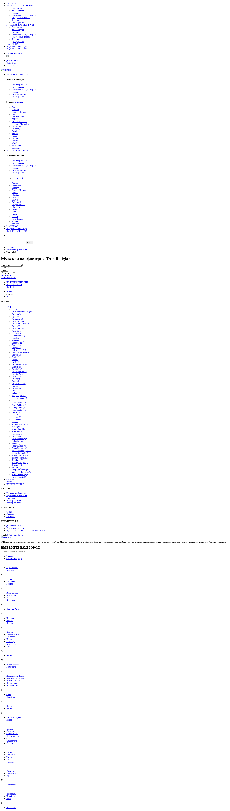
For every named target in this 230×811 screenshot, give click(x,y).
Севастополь (12, 733)
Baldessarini (17, 185)
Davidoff (15, 197)
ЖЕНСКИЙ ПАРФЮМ (17, 74)
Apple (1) (16, 326)
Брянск (9, 584)
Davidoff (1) (17, 362)
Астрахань (11, 570)
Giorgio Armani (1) (20, 374)
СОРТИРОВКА (8, 277)
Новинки (16, 13)
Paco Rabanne (18, 219)
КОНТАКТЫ (12, 65)
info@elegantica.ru (15, 535)
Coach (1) (16, 359)
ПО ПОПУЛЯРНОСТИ (17, 282)
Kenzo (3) (16, 412)
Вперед (9, 296)
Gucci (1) (16, 379)
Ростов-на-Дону (13, 717)
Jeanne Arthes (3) (19, 403)
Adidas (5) (16, 314)
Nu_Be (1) (16, 436)
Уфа (8, 776)
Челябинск (11, 796)
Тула (8, 759)
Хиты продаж (18, 10)
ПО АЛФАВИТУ (14, 284)
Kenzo (14, 136)
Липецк (9, 655)
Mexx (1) (16, 427)
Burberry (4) (17, 345)
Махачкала (11, 667)
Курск (9, 646)
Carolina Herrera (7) (20, 352)
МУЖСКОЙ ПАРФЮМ (17, 150)
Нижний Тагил (13, 681)
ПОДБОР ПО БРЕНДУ (16, 46)
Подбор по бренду (14, 500)
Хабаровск (11, 785)
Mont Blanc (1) (18, 429)
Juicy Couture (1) (19, 410)
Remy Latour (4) (19, 446)
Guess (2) (16, 381)
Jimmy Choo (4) (18, 407)
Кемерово (10, 637)
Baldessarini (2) (18, 336)
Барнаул (10, 579)
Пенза (9, 706)
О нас (9, 512)
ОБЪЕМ (10, 479)
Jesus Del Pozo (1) (19, 405)
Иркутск (10, 623)
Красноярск (11, 644)
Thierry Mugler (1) (20, 455)
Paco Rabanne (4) (19, 439)
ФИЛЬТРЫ (6, 275)
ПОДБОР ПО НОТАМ (16, 49)
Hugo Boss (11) (18, 388)
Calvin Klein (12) (19, 350)
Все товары (17, 8)
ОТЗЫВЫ (11, 63)
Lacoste (15, 138)
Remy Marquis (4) (19, 448)
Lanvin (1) (16, 419)
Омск (8, 694)
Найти (29, 243)
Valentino (16, 148)
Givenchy (16, 129)
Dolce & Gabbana (19, 121)
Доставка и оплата (14, 526)
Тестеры (15, 20)
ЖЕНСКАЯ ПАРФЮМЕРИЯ (19, 6)
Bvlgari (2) (16, 347)
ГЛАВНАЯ (11, 3)
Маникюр (10, 498)
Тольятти (10, 755)
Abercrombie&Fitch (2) (22, 312)
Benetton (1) (17, 338)
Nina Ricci (16, 145)
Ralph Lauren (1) (19, 441)
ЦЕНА (9, 482)
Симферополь (12, 736)
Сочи (8, 738)
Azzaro (15, 183)
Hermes (15, 133)
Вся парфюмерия (19, 85)
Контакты (10, 516)
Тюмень (10, 762)
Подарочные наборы (21, 17)
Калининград (12, 634)
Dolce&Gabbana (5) (20, 364)
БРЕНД (9, 307)
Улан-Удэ (10, 771)
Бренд (14, 309)
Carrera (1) (16, 355)
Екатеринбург (12, 609)
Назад (9, 291)
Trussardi (15, 224)
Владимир (11, 595)
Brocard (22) (17, 343)
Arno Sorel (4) (18, 331)
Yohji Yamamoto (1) (20, 470)
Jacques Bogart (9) (19, 398)
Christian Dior (18, 117)
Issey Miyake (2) (19, 395)
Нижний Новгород (15, 678)
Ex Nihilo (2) (17, 369)
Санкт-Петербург (14, 53)
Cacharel (15, 109)
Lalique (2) (16, 417)
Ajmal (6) (16, 316)
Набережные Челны (15, 676)
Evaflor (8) (16, 367)
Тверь (9, 752)
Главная (10, 247)
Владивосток (12, 593)
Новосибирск (12, 685)
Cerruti (15, 114)
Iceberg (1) (16, 393)
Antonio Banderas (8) (21, 324)
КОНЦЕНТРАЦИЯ (15, 484)
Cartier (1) (16, 357)
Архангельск (12, 567)
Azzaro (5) (16, 333)
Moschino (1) (17, 434)
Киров (9, 639)
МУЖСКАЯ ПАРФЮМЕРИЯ (20, 25)
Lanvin (15, 141)
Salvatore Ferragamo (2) (22, 450)
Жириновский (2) (20, 474)
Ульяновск (11, 773)
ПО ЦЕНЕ (11, 287)
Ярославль (11, 807)
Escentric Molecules (20, 124)
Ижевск (9, 620)
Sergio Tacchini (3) (20, 453)
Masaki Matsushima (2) (21, 424)
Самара (9, 729)
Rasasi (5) (16, 443)
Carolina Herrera (19, 112)
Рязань (9, 720)
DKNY (15, 119)
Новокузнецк (12, 683)
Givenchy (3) (17, 376)
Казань (9, 632)
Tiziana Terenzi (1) (20, 458)
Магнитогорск (13, 664)
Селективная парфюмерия (24, 15)
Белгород (10, 581)
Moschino (16, 143)
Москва (9, 556)
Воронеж (10, 600)
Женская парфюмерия (16, 493)
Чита (8, 798)
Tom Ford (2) (17, 460)
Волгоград (11, 598)
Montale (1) (17, 431)
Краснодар (11, 641)
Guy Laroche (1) (19, 383)
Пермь (9, 708)
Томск (9, 757)
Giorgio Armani (18, 126)
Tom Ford (16, 221)
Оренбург (10, 697)
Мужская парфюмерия (16, 250)
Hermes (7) (16, 386)
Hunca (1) (16, 391)
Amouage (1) (17, 319)
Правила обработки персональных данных (25, 530)
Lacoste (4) (16, 415)
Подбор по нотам (14, 503)
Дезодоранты (18, 22)
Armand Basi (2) (19, 328)
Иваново (10, 618)
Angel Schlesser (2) (20, 321)
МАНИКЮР (12, 44)
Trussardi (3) (17, 465)
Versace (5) (16, 467)
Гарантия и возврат (15, 528)
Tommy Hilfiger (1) (20, 462)
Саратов (10, 731)
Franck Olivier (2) (19, 371)
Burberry (15, 107)
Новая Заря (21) (19, 477)
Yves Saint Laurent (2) (21, 472)
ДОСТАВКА (12, 60)
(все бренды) (18, 102)
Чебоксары (11, 794)
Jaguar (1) (16, 400)
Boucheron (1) (18, 340)
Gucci (14, 131)
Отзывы (10, 514)
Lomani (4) (16, 422)
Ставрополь (11, 741)
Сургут (9, 743)
